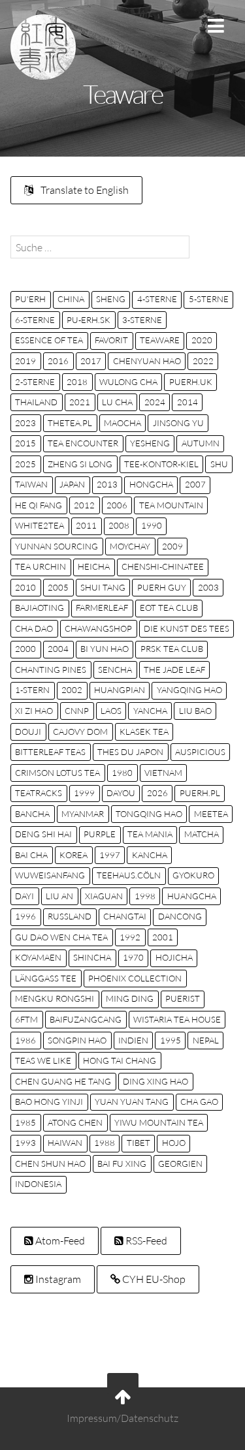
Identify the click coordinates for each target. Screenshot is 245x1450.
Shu (219, 464)
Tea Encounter (83, 443)
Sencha (115, 669)
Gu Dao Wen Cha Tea (61, 937)
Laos (111, 710)
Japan (72, 484)
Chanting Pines (50, 669)
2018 (77, 382)
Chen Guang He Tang (63, 1081)
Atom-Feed (59, 1240)
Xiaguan (104, 896)
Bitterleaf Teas (50, 752)
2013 (107, 484)
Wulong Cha (128, 382)
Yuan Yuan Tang (132, 1101)
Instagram (57, 1279)
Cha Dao (34, 628)
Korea (73, 855)
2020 (201, 340)
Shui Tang (102, 587)
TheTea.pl (70, 423)
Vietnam (163, 772)
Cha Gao (199, 1101)
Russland (69, 916)
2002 (71, 690)
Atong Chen (75, 1122)
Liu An (59, 896)
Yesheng (150, 443)
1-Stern (32, 690)
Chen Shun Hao (50, 1163)
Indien (133, 1040)
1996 (25, 916)
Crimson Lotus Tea (57, 772)
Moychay (130, 546)
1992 (130, 937)
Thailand (36, 402)
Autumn (201, 443)
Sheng (110, 299)
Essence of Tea (49, 340)
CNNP (77, 710)
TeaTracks (38, 793)
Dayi (24, 896)
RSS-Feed (145, 1240)
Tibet (138, 1142)
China (70, 299)
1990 (151, 525)
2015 (25, 443)
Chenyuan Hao (147, 361)
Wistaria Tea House (177, 1019)
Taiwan (31, 484)
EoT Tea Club (169, 607)
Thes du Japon (130, 752)
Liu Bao (195, 710)
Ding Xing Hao (155, 1081)
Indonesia (38, 1184)
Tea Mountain (171, 505)
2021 (79, 402)
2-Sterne (35, 382)
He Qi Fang (38, 505)
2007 (195, 484)
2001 (162, 937)
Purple (100, 834)
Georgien (180, 1163)
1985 (25, 1122)
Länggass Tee (45, 978)
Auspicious (200, 752)
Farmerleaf (102, 607)
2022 (203, 361)
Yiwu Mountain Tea (158, 1122)
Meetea (211, 814)
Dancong (180, 916)
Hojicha (174, 957)
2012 (84, 505)
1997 (109, 855)
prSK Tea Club (171, 648)
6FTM (26, 1019)
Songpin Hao (77, 1040)
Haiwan (65, 1142)
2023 (25, 423)
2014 (187, 402)
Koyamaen (38, 957)
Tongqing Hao (149, 814)
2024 (154, 402)
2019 (25, 361)
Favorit (111, 340)
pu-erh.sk (88, 320)
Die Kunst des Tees (186, 628)
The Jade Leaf (174, 669)
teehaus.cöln (129, 875)
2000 (25, 648)
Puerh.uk (190, 382)
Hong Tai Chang (119, 1060)
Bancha (32, 814)
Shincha (92, 957)
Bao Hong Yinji (49, 1101)
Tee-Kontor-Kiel (161, 464)
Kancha (149, 855)
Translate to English (84, 189)
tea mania (149, 834)
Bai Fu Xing (121, 1163)
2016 (58, 361)
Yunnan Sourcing (56, 546)
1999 (84, 793)
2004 (58, 648)
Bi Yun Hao (104, 648)
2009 (172, 546)
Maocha (122, 423)
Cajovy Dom (80, 731)
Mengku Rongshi (54, 998)
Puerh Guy (161, 587)
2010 (25, 587)
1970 (133, 957)
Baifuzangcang (86, 1019)
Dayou (120, 793)
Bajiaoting (39, 607)
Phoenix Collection (135, 978)
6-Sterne (35, 320)
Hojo (174, 1142)
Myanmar (82, 814)
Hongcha (151, 484)
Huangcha (191, 896)
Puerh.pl (200, 793)
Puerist (182, 998)
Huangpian (119, 690)
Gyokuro (193, 875)
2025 (25, 464)
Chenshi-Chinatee (163, 566)
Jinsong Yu (178, 423)
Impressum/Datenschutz (122, 1418)
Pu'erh (30, 299)
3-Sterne (142, 320)
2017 (90, 361)
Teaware (160, 340)
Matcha (201, 834)
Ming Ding (130, 998)
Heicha (94, 566)
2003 (208, 587)
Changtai (124, 916)
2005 (58, 587)
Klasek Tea (144, 731)
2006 (116, 505)
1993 (25, 1142)
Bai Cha (31, 855)
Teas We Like (43, 1060)
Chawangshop (98, 628)
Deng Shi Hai (43, 834)
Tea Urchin (40, 566)
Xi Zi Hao (34, 710)
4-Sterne (157, 299)
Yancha (150, 710)
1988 (104, 1142)
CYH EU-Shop (153, 1279)
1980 (122, 772)
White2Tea (39, 525)
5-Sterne (209, 299)
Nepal (206, 1040)
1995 (170, 1040)
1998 (145, 896)
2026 (157, 793)
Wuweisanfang (50, 875)
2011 (86, 525)
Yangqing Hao (189, 690)
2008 (118, 525)
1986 (25, 1040)
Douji (28, 731)
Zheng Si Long (80, 464)
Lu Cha (117, 402)
